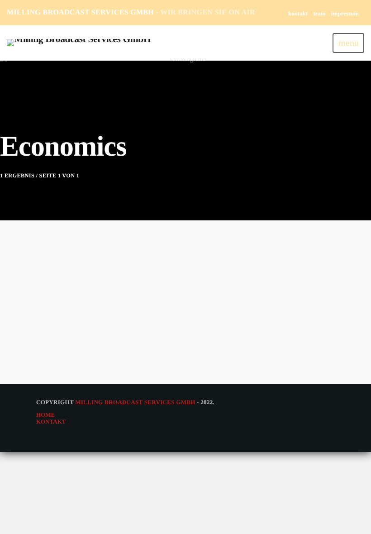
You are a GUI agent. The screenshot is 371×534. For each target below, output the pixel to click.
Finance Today (68, 324)
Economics (64, 307)
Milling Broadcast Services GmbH (135, 402)
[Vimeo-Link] (79, 43)
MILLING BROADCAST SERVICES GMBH (131, 12)
